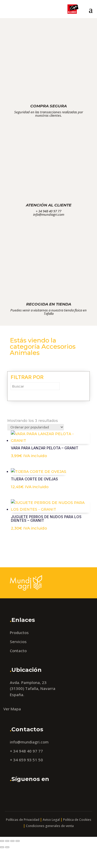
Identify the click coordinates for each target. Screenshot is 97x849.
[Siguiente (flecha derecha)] (7, 847)
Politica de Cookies (77, 819)
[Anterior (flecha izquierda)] (2, 847)
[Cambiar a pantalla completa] (7, 841)
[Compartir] (12, 841)
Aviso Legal (51, 819)
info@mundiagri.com (29, 741)
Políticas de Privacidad (22, 819)
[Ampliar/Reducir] (2, 841)
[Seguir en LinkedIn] (41, 793)
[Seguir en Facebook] (15, 793)
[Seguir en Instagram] (28, 793)
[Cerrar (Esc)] (18, 841)
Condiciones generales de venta (50, 826)
